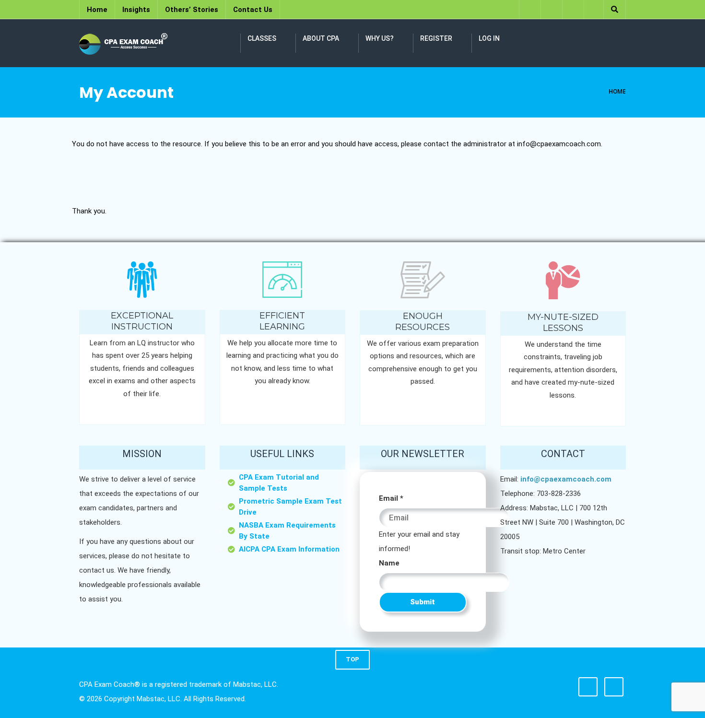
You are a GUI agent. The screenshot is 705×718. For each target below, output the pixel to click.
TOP (352, 659)
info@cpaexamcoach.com (565, 479)
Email (391, 498)
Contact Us (252, 9)
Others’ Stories (191, 9)
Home (97, 9)
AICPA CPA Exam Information (289, 549)
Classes (261, 38)
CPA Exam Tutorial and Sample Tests (279, 483)
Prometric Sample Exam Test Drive (290, 507)
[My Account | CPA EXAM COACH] (123, 43)
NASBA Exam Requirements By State (287, 531)
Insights (136, 9)
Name (389, 563)
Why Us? (379, 38)
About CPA (321, 38)
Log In (489, 38)
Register (436, 38)
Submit (422, 602)
